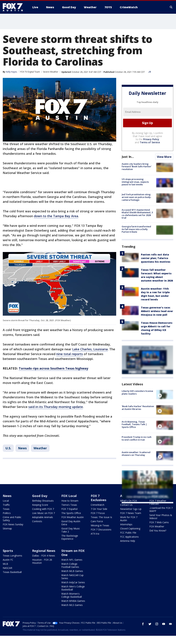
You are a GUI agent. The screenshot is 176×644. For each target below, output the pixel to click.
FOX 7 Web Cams (159, 522)
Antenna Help (127, 540)
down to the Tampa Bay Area (56, 216)
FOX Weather (156, 526)
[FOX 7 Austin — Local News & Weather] (14, 7)
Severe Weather (50, 71)
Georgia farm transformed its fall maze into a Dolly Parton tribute (136, 229)
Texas (6, 509)
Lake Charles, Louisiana (90, 349)
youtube (163, 624)
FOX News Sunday (13, 524)
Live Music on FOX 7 (43, 513)
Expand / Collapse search (171, 7)
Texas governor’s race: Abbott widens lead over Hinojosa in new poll (157, 311)
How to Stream (69, 500)
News (22, 448)
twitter (150, 624)
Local (6, 500)
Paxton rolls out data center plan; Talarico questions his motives (155, 258)
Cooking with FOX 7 (43, 509)
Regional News (43, 551)
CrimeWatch (97, 504)
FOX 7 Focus (98, 513)
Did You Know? (157, 530)
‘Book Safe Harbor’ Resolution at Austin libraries (138, 408)
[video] (164, 394)
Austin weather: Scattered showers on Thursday (136, 453)
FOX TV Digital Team (30, 71)
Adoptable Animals (42, 517)
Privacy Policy (151, 139)
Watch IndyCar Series (73, 582)
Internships (126, 524)
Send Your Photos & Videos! (160, 516)
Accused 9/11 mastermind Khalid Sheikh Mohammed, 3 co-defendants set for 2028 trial (137, 213)
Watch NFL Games (71, 559)
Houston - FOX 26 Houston (42, 561)
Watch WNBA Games (73, 600)
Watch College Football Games (70, 565)
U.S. (8, 448)
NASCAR (7, 568)
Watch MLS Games (72, 605)
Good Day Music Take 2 (70, 530)
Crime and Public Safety (12, 519)
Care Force (97, 521)
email (170, 624)
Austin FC (8, 559)
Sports (8, 551)
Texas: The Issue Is (101, 517)
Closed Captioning (130, 528)
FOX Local (69, 496)
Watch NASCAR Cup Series (72, 576)
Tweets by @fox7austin (137, 507)
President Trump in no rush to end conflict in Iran (136, 438)
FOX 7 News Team (130, 513)
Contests (37, 521)
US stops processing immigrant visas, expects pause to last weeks (135, 182)
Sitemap (7, 528)
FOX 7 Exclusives (98, 498)
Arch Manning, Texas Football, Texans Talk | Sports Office (134, 424)
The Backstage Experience (69, 537)
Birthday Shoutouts (43, 500)
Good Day (39, 496)
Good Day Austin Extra (70, 523)
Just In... (128, 157)
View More (164, 157)
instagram (157, 624)
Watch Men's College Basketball (73, 588)
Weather (40, 448)
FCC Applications (129, 536)
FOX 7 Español (69, 509)
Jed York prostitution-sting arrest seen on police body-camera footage (136, 197)
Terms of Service (150, 142)
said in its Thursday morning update (55, 407)
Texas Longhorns (12, 555)
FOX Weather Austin (72, 517)
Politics (7, 513)
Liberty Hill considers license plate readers (137, 392)
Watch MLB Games (72, 571)
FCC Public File (128, 532)
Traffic (6, 504)
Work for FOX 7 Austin (128, 519)
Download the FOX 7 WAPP (161, 509)
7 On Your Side (99, 509)
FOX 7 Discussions (101, 529)
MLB (5, 563)
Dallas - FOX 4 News (43, 555)
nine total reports (69, 354)
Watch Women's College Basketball (71, 595)
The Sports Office (71, 513)
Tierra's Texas (69, 504)
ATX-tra (95, 533)
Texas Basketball (12, 572)
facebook (143, 624)
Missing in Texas (100, 525)
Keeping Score (40, 504)
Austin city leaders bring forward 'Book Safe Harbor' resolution (137, 166)
